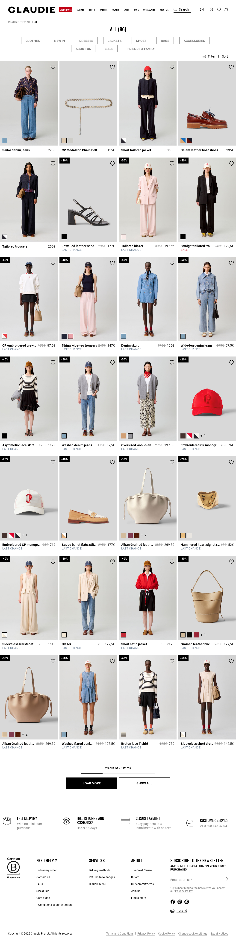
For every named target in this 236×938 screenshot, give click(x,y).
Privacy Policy (146, 933)
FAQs (39, 884)
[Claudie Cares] (13, 868)
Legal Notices (219, 933)
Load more (92, 783)
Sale (109, 49)
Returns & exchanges (102, 877)
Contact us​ (43, 877)
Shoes (141, 41)
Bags (165, 41)
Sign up (227, 879)
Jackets (115, 41)
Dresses (86, 41)
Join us (135, 891)
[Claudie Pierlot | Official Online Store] (31, 9)
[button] (65, 9)
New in (59, 41)
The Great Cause (141, 870)
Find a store (138, 898)
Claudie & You (97, 884)
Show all (144, 783)
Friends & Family (141, 49)
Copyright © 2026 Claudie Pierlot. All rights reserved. (40, 933)
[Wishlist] (53, 67)
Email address (180, 880)
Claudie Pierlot (19, 22)
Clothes (33, 41)
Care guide (43, 898)
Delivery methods (99, 870)
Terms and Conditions (119, 933)
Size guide (42, 891)
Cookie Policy (166, 933)
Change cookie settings (192, 933)
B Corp (135, 877)
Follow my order (46, 870)
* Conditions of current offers (54, 904)
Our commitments (142, 884)
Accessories (194, 41)
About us (83, 49)
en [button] (202, 9)
